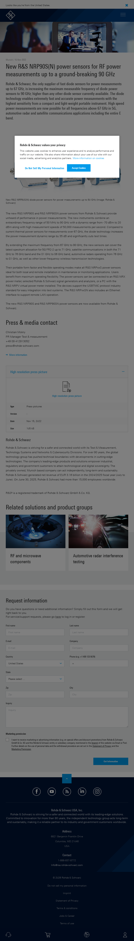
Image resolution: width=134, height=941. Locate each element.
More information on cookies (88, 157)
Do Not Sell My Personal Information (44, 168)
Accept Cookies (79, 167)
